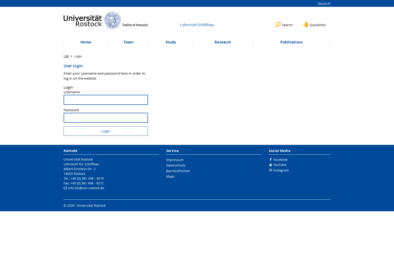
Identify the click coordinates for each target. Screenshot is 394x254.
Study (171, 42)
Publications (291, 42)
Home (85, 42)
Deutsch (324, 3)
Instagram (281, 170)
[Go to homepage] (106, 20)
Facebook (280, 159)
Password (71, 110)
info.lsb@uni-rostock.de (86, 188)
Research (223, 42)
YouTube (279, 165)
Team (128, 42)
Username (72, 92)
